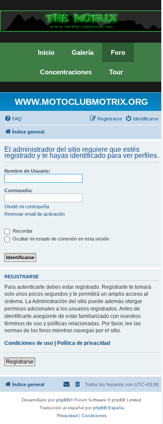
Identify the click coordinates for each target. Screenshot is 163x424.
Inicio (46, 52)
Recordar (22, 231)
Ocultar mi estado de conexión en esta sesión (60, 238)
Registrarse (19, 362)
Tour (116, 72)
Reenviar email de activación (34, 214)
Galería (82, 52)
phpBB (63, 399)
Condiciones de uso (28, 343)
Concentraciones (66, 72)
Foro (118, 52)
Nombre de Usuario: (27, 171)
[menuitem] (13, 119)
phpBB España (108, 407)
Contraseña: (18, 190)
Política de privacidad (83, 343)
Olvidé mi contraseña (26, 206)
